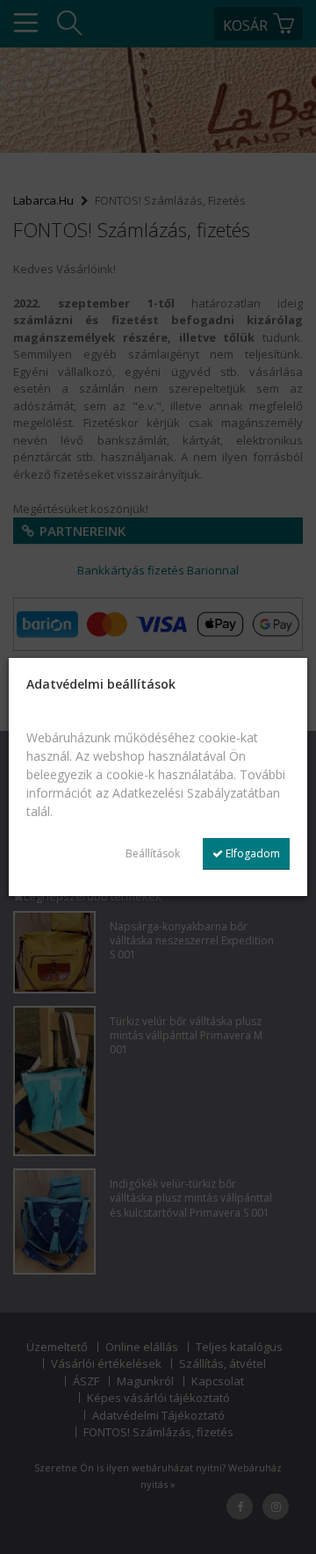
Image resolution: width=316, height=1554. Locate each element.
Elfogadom (251, 853)
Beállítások (153, 853)
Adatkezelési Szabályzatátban (196, 792)
